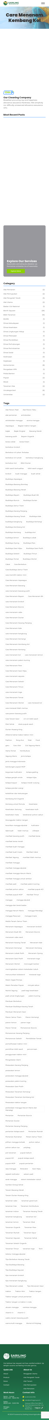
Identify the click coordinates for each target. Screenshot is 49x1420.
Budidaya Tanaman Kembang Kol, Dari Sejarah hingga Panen (23, 65)
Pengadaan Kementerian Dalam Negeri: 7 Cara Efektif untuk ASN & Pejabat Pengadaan (24, 152)
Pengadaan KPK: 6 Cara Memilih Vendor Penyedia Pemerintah (23, 221)
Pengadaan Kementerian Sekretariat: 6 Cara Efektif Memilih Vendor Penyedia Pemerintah (23, 187)
